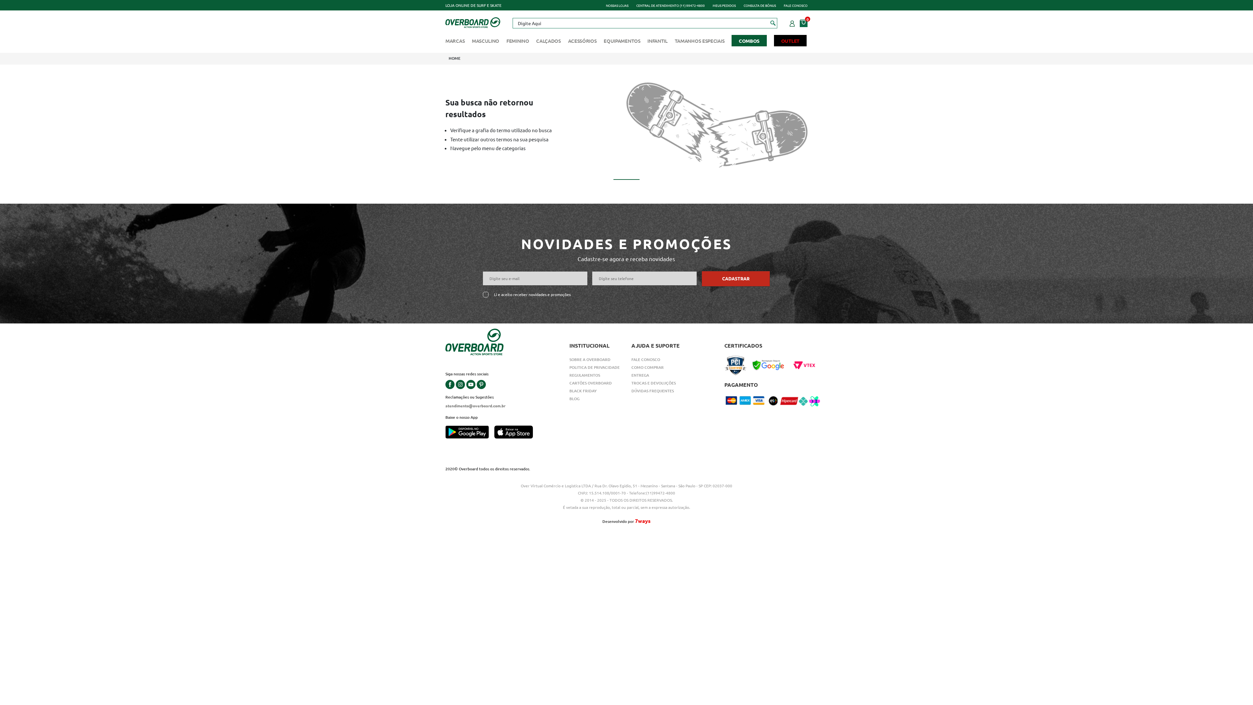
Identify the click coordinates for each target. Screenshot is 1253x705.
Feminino (517, 41)
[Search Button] (773, 23)
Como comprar (647, 367)
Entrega (640, 375)
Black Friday (583, 391)
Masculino (485, 41)
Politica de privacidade (594, 367)
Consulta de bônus (760, 5)
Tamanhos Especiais (700, 41)
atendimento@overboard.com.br (475, 405)
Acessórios (582, 41)
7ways (643, 520)
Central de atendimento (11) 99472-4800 (670, 5)
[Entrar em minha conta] (792, 22)
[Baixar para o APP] (469, 433)
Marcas (455, 41)
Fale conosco (796, 5)
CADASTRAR (736, 278)
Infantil (657, 41)
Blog (574, 398)
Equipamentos (622, 41)
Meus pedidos (724, 5)
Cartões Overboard (590, 383)
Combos (749, 41)
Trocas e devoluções (653, 383)
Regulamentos (584, 375)
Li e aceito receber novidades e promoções (532, 294)
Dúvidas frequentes (652, 391)
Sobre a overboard (590, 359)
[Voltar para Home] (472, 22)
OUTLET (790, 41)
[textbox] (645, 23)
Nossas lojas (617, 5)
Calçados (548, 41)
